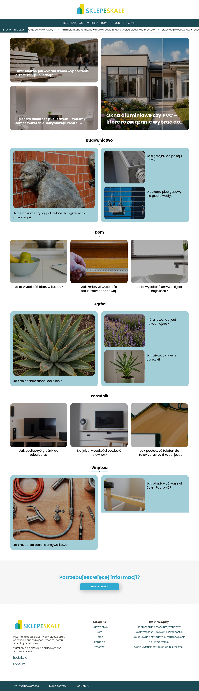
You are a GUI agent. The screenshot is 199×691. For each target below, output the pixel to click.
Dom (104, 23)
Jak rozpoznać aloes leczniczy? (37, 381)
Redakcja (20, 658)
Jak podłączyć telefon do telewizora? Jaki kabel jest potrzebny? (159, 453)
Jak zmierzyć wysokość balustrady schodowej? (99, 289)
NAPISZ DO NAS (99, 586)
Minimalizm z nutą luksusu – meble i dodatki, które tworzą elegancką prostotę (64, 29)
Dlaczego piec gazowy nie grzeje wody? (163, 194)
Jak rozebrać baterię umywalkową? (41, 545)
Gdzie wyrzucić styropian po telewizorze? (159, 647)
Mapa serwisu (57, 686)
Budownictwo (73, 23)
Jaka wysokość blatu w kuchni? (38, 287)
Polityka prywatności (26, 686)
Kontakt (19, 664)
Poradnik (129, 23)
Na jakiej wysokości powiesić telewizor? (99, 453)
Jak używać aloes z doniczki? (161, 357)
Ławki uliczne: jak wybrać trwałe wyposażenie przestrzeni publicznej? (52, 73)
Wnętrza (92, 23)
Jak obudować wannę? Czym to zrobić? (164, 485)
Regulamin (82, 686)
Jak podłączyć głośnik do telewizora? (38, 453)
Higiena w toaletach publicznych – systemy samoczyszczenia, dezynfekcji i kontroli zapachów (50, 121)
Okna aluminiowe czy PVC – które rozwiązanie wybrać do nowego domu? (143, 118)
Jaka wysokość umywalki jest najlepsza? (159, 289)
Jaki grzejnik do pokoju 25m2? (164, 158)
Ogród (115, 23)
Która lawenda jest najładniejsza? (161, 322)
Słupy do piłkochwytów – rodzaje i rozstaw (143, 29)
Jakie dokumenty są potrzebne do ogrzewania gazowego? (49, 215)
